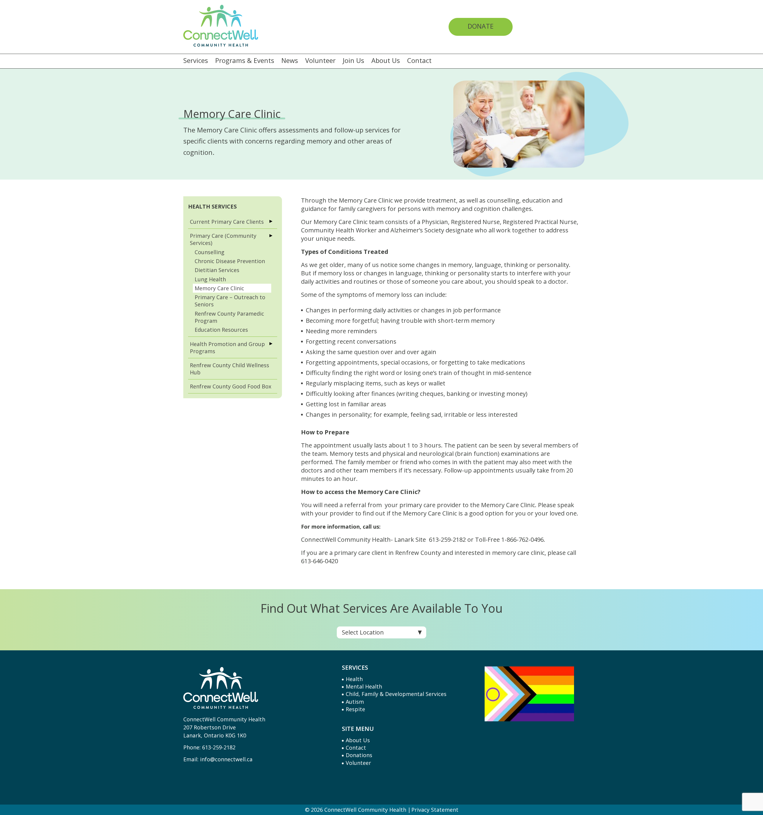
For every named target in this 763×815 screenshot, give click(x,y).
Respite (355, 709)
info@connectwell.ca (226, 759)
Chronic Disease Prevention (230, 261)
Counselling (209, 252)
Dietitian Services (217, 270)
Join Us (353, 60)
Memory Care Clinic (219, 288)
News (289, 60)
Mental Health (364, 686)
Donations (359, 755)
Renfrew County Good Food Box (230, 386)
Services (195, 60)
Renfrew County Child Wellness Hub (229, 369)
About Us (385, 60)
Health (354, 679)
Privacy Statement (434, 809)
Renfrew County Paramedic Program (229, 317)
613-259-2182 (218, 747)
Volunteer (320, 60)
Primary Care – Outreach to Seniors (230, 301)
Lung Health (210, 279)
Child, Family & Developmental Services (396, 693)
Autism (355, 701)
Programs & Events (244, 60)
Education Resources (221, 329)
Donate (481, 25)
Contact (419, 60)
